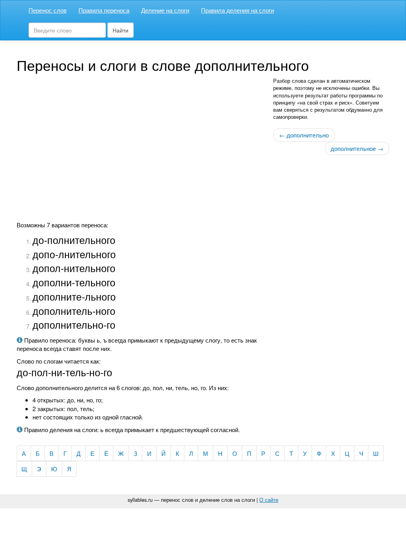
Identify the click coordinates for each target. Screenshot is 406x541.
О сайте (268, 499)
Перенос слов (48, 10)
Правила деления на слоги (237, 10)
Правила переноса (104, 10)
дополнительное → (357, 148)
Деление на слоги (165, 10)
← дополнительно (304, 135)
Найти (120, 30)
